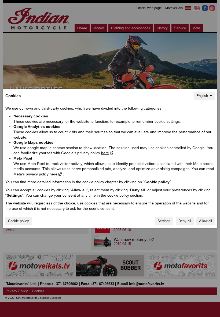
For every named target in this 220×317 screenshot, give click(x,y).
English (202, 96)
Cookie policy (18, 221)
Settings (163, 221)
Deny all (184, 221)
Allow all (205, 221)
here (105, 153)
